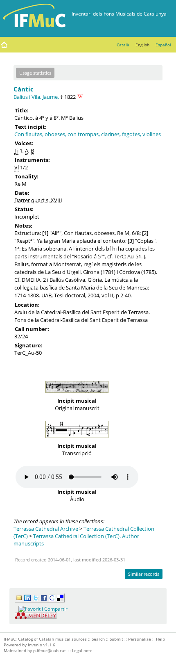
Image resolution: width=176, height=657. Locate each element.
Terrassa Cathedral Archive (46, 528)
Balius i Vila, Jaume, (36, 96)
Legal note (82, 650)
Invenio (35, 645)
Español (163, 45)
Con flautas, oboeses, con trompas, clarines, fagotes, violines (87, 134)
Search (98, 639)
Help (160, 639)
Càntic (24, 89)
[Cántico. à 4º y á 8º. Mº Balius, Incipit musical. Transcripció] (77, 440)
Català (123, 45)
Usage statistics (35, 73)
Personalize (139, 639)
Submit (116, 639)
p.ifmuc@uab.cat (49, 650)
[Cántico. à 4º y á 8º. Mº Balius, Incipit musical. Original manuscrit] (77, 395)
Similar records (143, 574)
